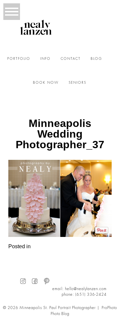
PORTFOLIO (18, 58)
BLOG (96, 58)
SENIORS (77, 82)
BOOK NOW (46, 82)
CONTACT (71, 58)
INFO (45, 58)
